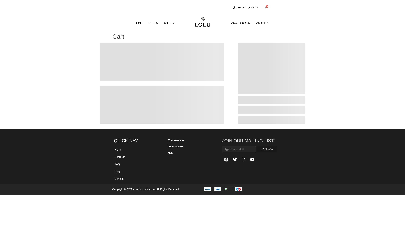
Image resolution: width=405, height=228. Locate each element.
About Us (262, 23)
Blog (117, 171)
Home (139, 23)
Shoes (153, 23)
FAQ (117, 164)
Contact (119, 178)
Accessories (240, 23)
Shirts (169, 23)
